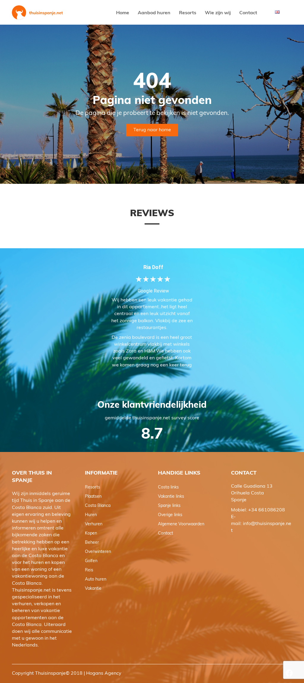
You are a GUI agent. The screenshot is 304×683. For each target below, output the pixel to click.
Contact (248, 13)
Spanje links (169, 506)
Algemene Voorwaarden (181, 524)
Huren (91, 515)
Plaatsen (93, 496)
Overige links (170, 515)
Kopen (91, 533)
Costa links (168, 487)
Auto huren (95, 579)
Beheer (92, 542)
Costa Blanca (97, 506)
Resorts (187, 13)
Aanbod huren (154, 13)
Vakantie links (171, 496)
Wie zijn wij (218, 13)
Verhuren (93, 524)
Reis (89, 570)
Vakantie (93, 588)
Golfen (91, 561)
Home (122, 13)
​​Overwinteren (98, 552)
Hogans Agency (103, 673)
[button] (289, 673)
